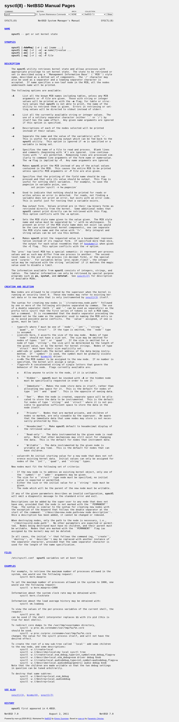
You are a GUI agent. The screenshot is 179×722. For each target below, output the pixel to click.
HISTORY (9, 703)
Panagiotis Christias (96, 719)
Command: (10, 11)
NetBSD (48, 719)
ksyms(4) (46, 356)
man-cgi (81, 719)
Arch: (75, 11)
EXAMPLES (10, 566)
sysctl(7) (83, 276)
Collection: (90, 11)
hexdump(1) (91, 243)
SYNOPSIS (10, 42)
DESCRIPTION (12, 63)
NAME (7, 28)
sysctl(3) (92, 297)
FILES (7, 552)
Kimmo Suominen (61, 719)
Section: (41, 11)
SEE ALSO (10, 689)
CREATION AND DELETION (19, 286)
